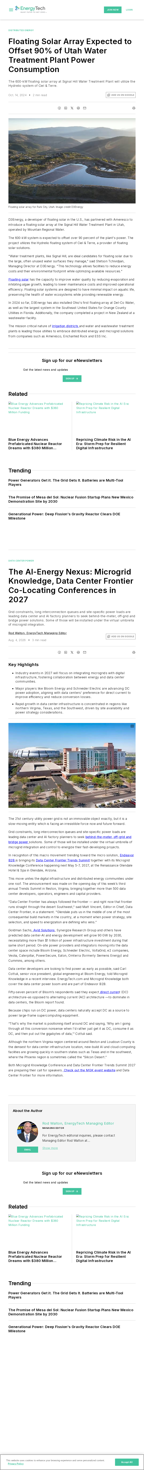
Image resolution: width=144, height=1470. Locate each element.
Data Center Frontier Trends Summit (63, 860)
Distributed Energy (21, 30)
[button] (11, 9)
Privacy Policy (16, 1463)
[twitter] (72, 108)
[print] (134, 108)
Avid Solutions (43, 930)
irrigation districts (65, 326)
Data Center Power (21, 560)
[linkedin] (65, 108)
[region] (72, 1462)
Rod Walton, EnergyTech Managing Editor (37, 633)
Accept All (126, 1462)
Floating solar (18, 279)
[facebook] (59, 108)
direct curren (109, 992)
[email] (84, 108)
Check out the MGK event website (89, 1070)
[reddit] (78, 108)
